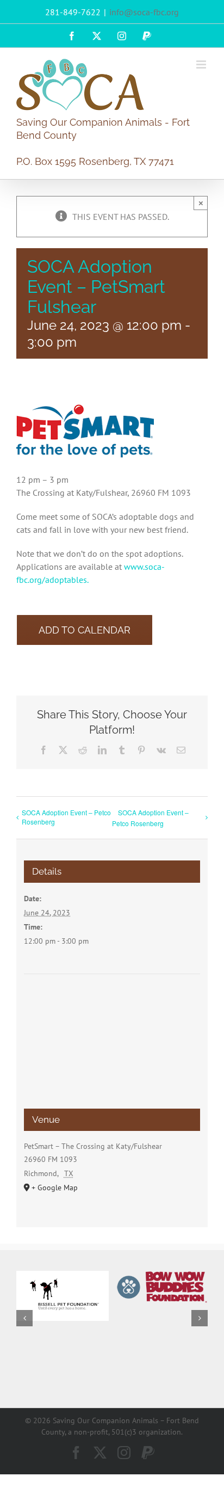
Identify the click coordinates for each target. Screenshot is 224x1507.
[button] (24, 1318)
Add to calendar (84, 630)
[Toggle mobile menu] (202, 64)
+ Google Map (55, 1187)
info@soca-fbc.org (144, 12)
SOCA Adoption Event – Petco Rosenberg (66, 817)
